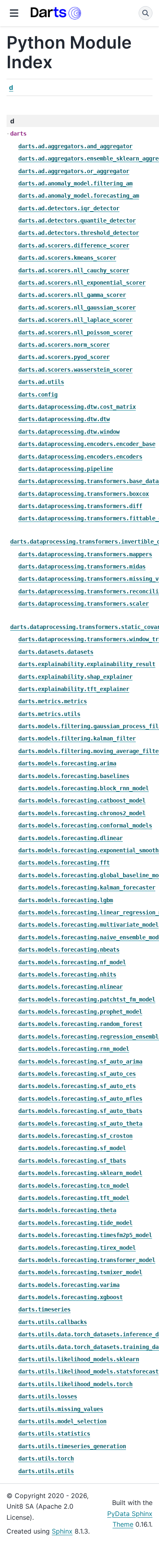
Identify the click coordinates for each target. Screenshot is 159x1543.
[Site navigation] (14, 13)
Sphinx (62, 1531)
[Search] (145, 13)
